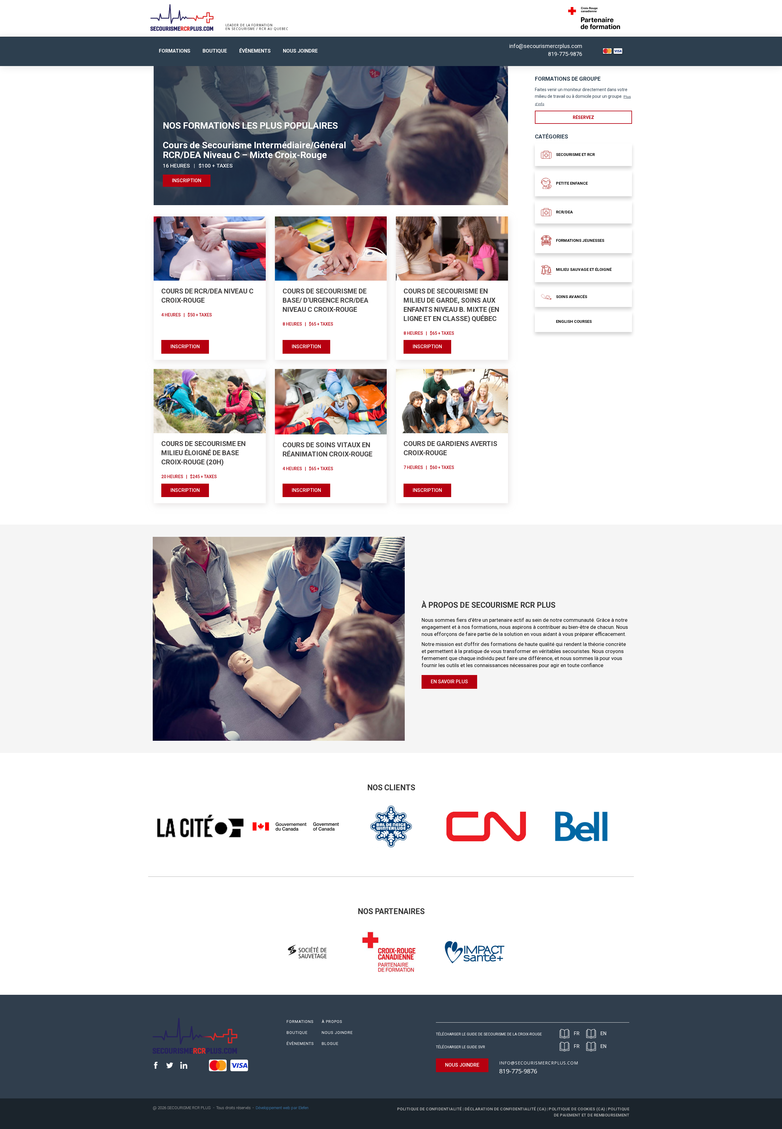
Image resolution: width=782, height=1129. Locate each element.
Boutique (215, 51)
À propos (332, 1021)
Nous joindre (300, 51)
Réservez (583, 117)
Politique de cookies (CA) (577, 1109)
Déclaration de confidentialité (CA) (505, 1109)
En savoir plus (449, 681)
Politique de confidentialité (429, 1109)
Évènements (255, 51)
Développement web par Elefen (282, 1107)
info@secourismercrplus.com (545, 46)
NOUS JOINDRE (462, 1065)
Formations (174, 51)
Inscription (185, 346)
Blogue (330, 1043)
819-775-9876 (565, 54)
